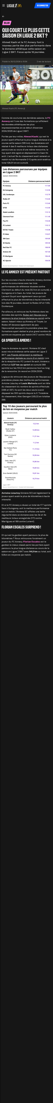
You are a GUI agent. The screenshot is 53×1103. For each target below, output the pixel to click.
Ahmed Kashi (31, 136)
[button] (3, 5)
